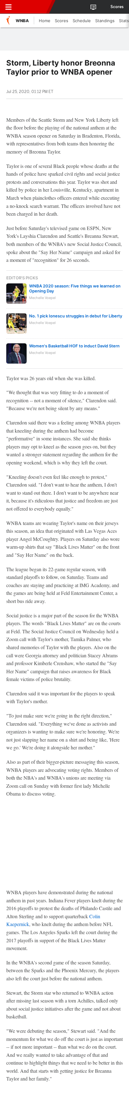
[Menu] (8, 7)
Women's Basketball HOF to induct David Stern (74, 345)
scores (117, 7)
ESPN (33, 7)
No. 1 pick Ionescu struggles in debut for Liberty (75, 315)
